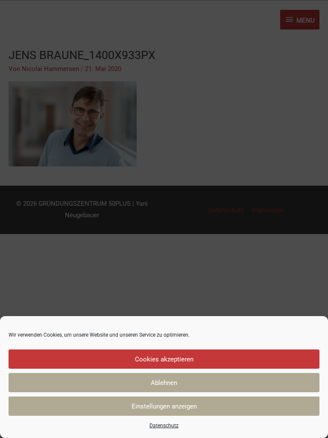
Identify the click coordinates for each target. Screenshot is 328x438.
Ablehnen (164, 383)
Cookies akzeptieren (164, 359)
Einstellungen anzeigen (164, 406)
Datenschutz (164, 426)
